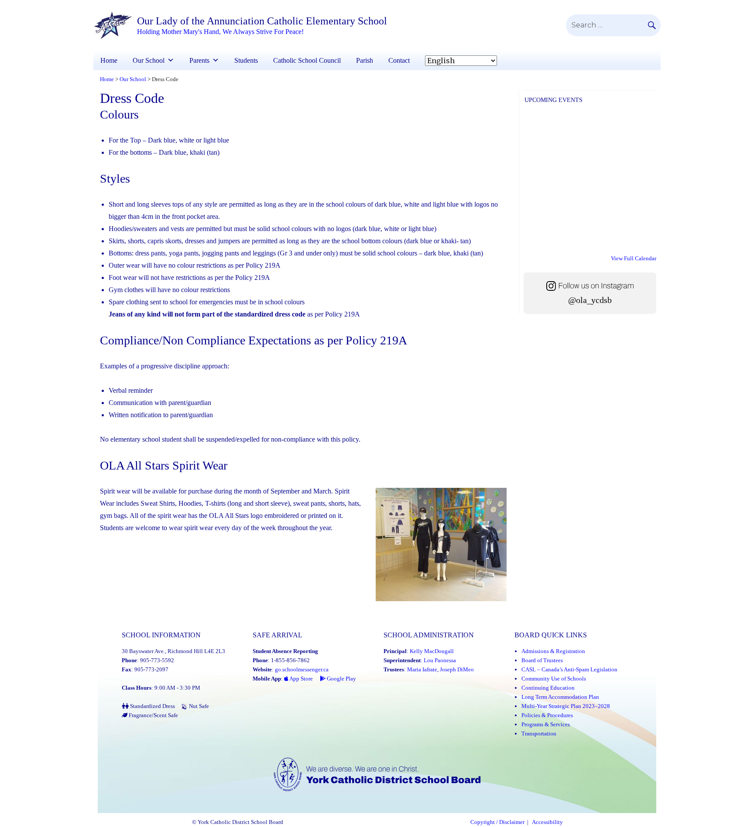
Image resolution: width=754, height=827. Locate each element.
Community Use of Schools (553, 678)
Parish (364, 60)
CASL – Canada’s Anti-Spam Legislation (569, 669)
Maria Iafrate (422, 669)
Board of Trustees (542, 660)
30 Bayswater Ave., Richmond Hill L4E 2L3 (173, 651)
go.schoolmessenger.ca (302, 669)
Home (108, 60)
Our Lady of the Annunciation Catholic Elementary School (262, 21)
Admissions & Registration (553, 651)
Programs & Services (545, 724)
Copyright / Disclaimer (497, 822)
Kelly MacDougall (432, 651)
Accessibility (547, 822)
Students (246, 60)
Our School (149, 60)
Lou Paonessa (440, 660)
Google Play (341, 678)
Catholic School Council (307, 60)
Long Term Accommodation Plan (560, 697)
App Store (300, 678)
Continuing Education (548, 687)
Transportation (538, 733)
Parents (199, 60)
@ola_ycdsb (590, 300)
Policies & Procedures (547, 715)
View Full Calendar (633, 258)
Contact (399, 60)
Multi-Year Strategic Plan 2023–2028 (565, 706)
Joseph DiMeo (457, 669)
